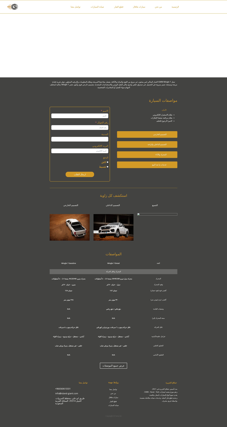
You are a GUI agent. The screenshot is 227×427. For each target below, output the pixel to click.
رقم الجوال (102, 122)
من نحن (158, 7)
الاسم (105, 110)
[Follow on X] (68, 407)
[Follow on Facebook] (64, 407)
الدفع (105, 157)
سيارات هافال (139, 7)
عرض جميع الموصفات (113, 365)
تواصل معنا (75, 7)
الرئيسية (175, 7)
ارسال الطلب (80, 174)
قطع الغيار (118, 7)
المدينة (104, 134)
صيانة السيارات (97, 7)
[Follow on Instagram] (72, 407)
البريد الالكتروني (100, 145)
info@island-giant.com (66, 393)
